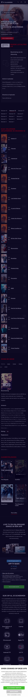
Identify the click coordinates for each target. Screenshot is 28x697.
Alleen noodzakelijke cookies (14, 694)
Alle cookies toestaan (14, 687)
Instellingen (14, 691)
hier (17, 683)
